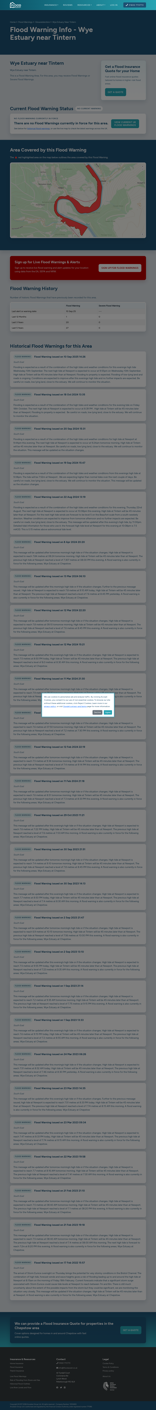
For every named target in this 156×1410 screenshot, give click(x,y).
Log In (113, 5)
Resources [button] (84, 5)
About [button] (100, 5)
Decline (97, 712)
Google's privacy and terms (75, 706)
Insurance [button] (50, 5)
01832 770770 (136, 5)
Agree (108, 712)
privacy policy (50, 706)
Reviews (68, 5)
